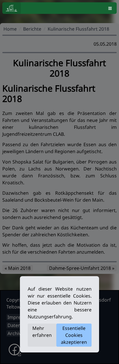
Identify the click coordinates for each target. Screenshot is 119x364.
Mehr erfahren (42, 331)
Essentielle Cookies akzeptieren (74, 335)
